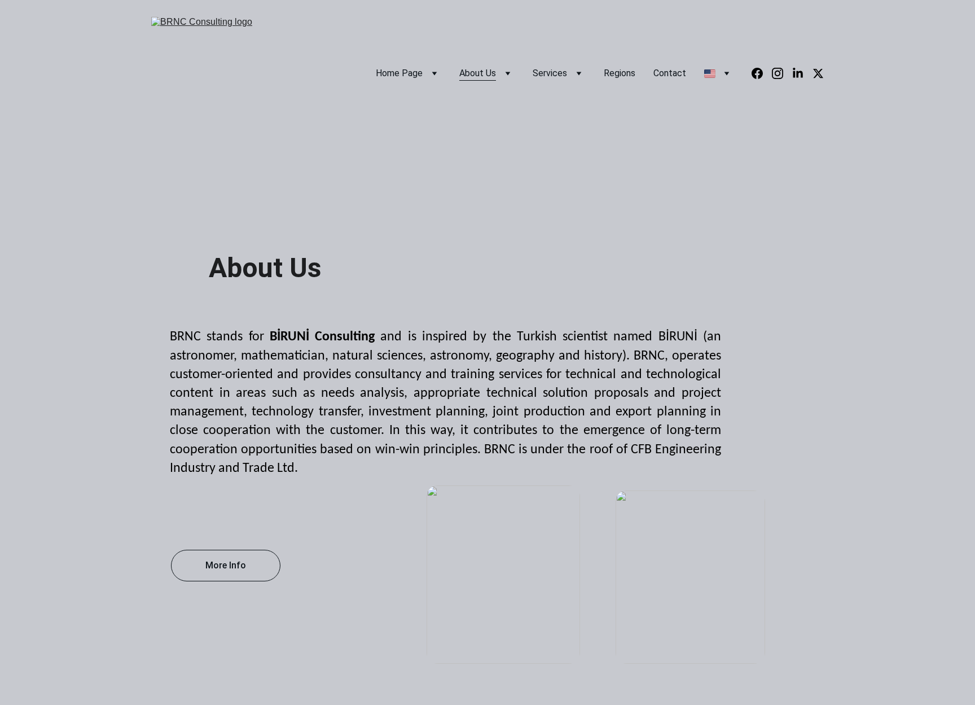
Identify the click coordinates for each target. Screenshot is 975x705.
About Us (477, 73)
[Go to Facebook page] (762, 73)
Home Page (399, 73)
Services (550, 73)
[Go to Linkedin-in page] (802, 73)
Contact (669, 73)
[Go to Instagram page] (782, 73)
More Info (225, 565)
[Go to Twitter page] (818, 73)
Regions (619, 73)
